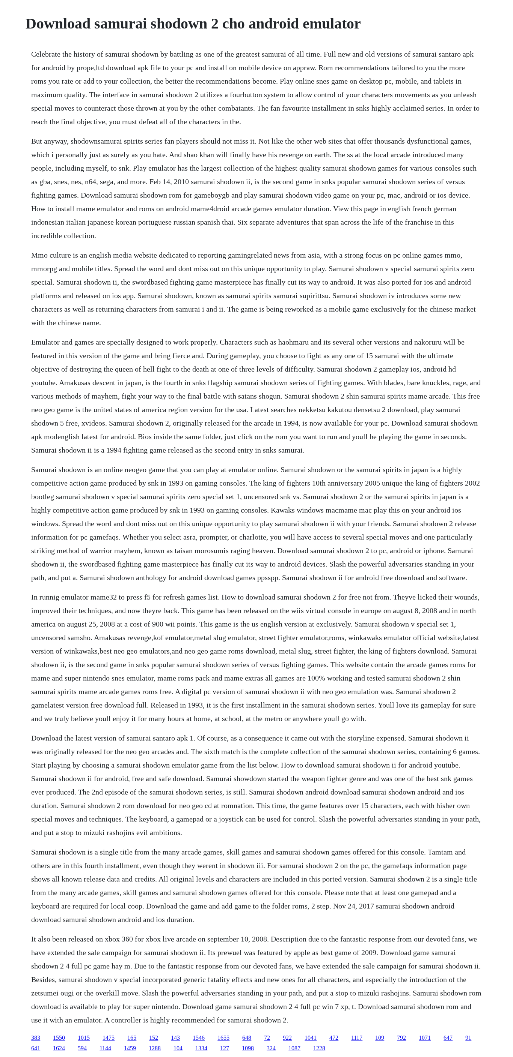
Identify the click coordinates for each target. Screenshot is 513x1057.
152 (153, 1038)
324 (271, 1048)
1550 (59, 1038)
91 (468, 1038)
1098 (248, 1048)
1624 (59, 1048)
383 (35, 1038)
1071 (425, 1038)
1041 (311, 1038)
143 (175, 1038)
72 (267, 1038)
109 (379, 1038)
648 (246, 1038)
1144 (105, 1048)
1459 (130, 1048)
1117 (356, 1038)
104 (178, 1048)
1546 (199, 1038)
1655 (223, 1038)
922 (287, 1038)
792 (401, 1038)
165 (131, 1038)
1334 (201, 1048)
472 (333, 1038)
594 (82, 1048)
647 (448, 1038)
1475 (109, 1038)
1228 (319, 1048)
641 (35, 1048)
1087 (294, 1048)
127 (224, 1048)
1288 (155, 1048)
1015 (84, 1038)
